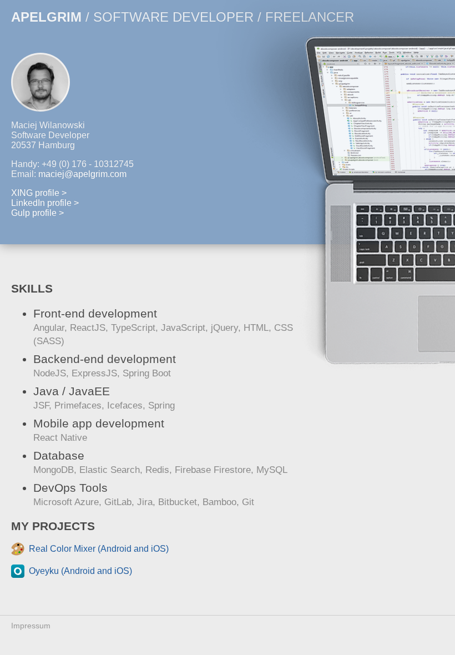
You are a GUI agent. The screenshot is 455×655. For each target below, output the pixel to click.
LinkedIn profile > (45, 203)
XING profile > (39, 193)
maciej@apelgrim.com (82, 174)
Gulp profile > (37, 213)
